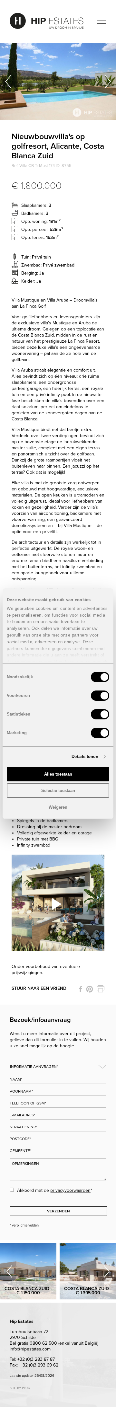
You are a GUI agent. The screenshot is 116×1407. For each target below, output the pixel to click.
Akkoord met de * (54, 1190)
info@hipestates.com (30, 1349)
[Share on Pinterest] (89, 989)
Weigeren (58, 807)
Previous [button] (8, 81)
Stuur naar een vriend (39, 988)
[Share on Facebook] (80, 989)
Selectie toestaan (58, 790)
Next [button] (108, 81)
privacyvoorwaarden (70, 1190)
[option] (58, 81)
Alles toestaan (58, 774)
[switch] (100, 695)
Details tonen (85, 756)
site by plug (20, 1388)
